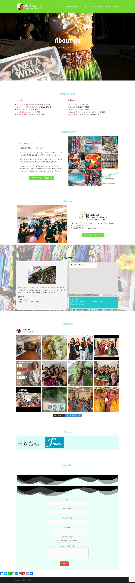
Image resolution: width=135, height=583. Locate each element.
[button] (132, 46)
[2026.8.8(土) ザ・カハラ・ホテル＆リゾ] (106, 399)
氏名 (67, 499)
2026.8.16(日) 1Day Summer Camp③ (81, 112)
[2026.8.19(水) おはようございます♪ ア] (80, 373)
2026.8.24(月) (73, 107)
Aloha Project (77, 6)
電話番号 (67, 527)
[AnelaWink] (29, 6)
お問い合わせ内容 (67, 537)
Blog (72, 100)
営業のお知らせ (22, 109)
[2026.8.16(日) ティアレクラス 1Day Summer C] (80, 347)
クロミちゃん (72, 104)
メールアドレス (67, 518)
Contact (108, 6)
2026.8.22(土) (73, 109)
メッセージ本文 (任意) (67, 546)
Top (63, 6)
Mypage (116, 6)
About (94, 6)
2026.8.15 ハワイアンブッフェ (78, 114)
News (69, 6)
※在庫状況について (23, 112)
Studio (87, 6)
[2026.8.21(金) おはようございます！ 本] (28, 373)
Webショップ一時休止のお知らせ (28, 104)
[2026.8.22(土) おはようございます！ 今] (54, 347)
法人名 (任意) (67, 508)
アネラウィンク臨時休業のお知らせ (28, 107)
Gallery (100, 6)
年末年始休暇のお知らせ (25, 114)
